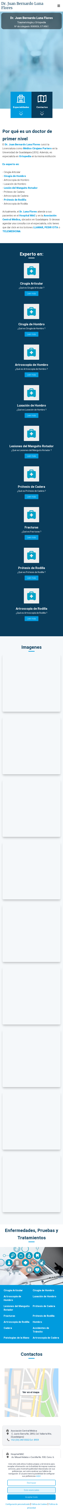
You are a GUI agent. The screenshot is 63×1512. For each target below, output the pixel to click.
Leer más (31, 293)
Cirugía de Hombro (15, 176)
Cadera (8, 1328)
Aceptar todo (31, 1497)
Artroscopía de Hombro (12, 1298)
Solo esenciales (31, 1490)
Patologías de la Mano (16, 1337)
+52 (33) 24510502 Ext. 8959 (25, 1440)
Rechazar (31, 1483)
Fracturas (9, 1315)
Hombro (37, 1322)
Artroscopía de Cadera (46, 1337)
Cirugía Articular (13, 1290)
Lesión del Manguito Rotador (21, 187)
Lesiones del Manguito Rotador (17, 1308)
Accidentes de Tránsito (41, 1330)
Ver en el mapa (30, 1392)
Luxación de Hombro (44, 1296)
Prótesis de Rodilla (15, 199)
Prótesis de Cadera (44, 1306)
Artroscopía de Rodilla (16, 1322)
